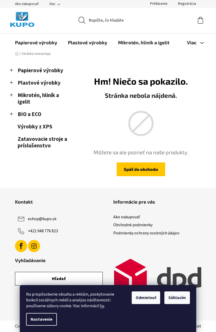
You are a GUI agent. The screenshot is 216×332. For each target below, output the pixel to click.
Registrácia (187, 3)
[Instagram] (34, 246)
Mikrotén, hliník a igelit (38, 99)
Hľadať (59, 279)
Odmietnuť (146, 298)
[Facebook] (21, 246)
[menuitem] (36, 42)
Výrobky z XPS (35, 127)
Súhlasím (177, 298)
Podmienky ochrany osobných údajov (146, 233)
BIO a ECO (29, 114)
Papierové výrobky (40, 70)
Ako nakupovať (27, 4)
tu (102, 306)
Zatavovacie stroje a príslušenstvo (42, 142)
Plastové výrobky (39, 83)
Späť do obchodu (141, 169)
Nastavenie (41, 319)
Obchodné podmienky (133, 225)
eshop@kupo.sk (42, 219)
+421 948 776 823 (43, 231)
